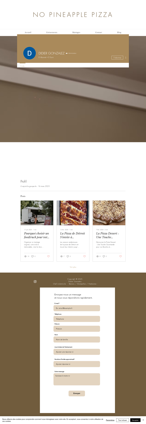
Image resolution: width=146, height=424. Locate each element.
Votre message (59, 371)
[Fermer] (143, 420)
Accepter (135, 420)
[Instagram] (35, 281)
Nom (56, 334)
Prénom (57, 324)
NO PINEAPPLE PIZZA (73, 15)
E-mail (57, 303)
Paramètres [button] (110, 420)
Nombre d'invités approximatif (64, 359)
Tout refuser (122, 420)
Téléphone (58, 314)
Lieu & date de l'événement (63, 347)
